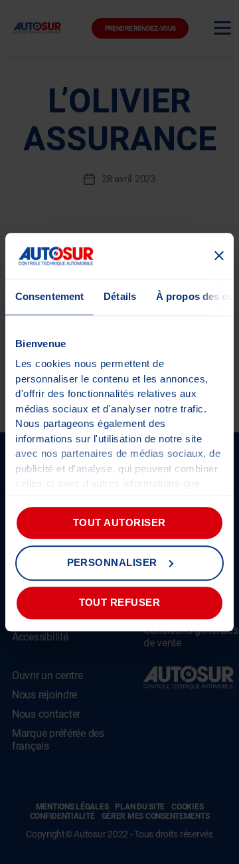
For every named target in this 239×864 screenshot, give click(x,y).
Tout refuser (120, 602)
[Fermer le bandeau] (219, 256)
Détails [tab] (120, 296)
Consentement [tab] (49, 296)
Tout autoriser (119, 522)
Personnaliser (112, 562)
